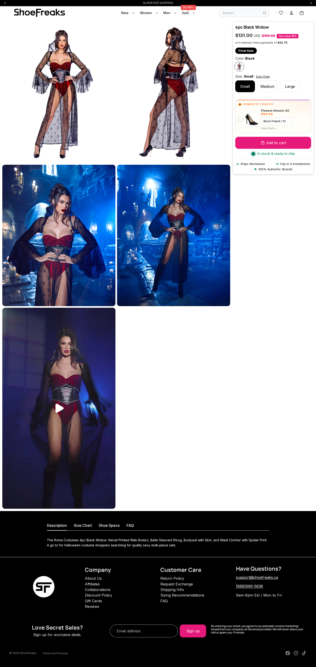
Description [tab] (57, 525)
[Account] (291, 13)
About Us (93, 578)
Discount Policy (98, 595)
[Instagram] (296, 653)
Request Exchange (176, 584)
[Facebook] (288, 653)
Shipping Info (172, 589)
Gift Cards (93, 601)
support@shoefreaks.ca (257, 577)
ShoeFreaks (28, 653)
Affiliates (92, 584)
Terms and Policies (55, 653)
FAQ (164, 601)
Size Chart (263, 76)
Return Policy (172, 578)
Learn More (269, 128)
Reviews (92, 606)
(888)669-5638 (249, 586)
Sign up (193, 631)
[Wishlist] (281, 13)
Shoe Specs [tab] (109, 525)
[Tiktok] (304, 653)
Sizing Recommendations (182, 595)
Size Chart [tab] (83, 525)
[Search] (264, 13)
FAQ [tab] (130, 525)
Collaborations (97, 589)
